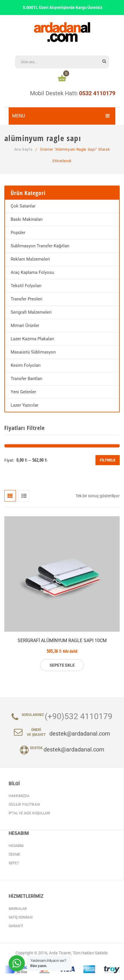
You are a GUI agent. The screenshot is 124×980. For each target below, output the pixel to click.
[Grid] (10, 496)
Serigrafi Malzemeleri (31, 312)
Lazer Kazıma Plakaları (32, 338)
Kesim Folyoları (26, 365)
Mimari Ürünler (25, 325)
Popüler (18, 232)
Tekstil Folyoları (26, 285)
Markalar (18, 909)
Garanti (16, 926)
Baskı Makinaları (27, 219)
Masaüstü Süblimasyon (33, 352)
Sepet (14, 863)
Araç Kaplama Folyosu (32, 272)
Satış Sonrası (21, 917)
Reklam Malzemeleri (30, 259)
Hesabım (16, 846)
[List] (24, 496)
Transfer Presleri (26, 299)
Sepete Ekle (62, 665)
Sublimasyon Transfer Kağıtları (40, 245)
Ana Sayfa (23, 149)
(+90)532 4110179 (78, 716)
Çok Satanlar (23, 206)
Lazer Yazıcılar (24, 405)
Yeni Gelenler (23, 391)
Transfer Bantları (26, 378)
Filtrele (107, 460)
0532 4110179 (97, 93)
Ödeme (14, 854)
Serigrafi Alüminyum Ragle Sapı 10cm (62, 640)
